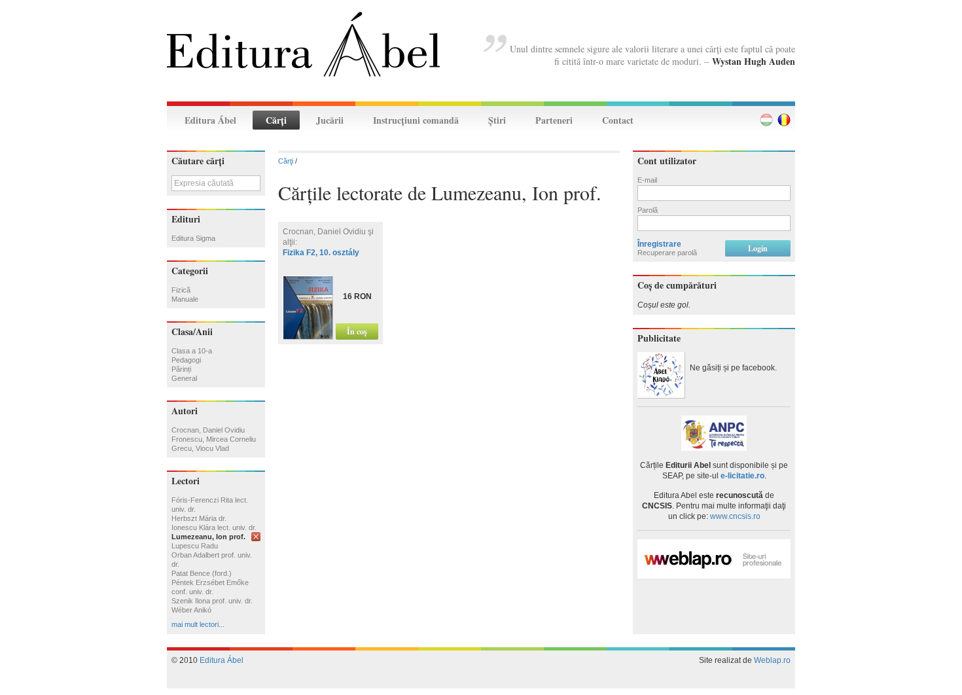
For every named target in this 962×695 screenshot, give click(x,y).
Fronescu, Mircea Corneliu (213, 439)
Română (784, 119)
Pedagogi (186, 360)
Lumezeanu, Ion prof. (208, 537)
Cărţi (276, 120)
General (184, 378)
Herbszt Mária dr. (198, 518)
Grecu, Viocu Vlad (200, 448)
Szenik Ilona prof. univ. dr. (212, 601)
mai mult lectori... (197, 624)
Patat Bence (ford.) (201, 573)
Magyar (766, 119)
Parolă (647, 210)
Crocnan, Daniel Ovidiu (208, 430)
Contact (617, 120)
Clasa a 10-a (191, 351)
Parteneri (554, 120)
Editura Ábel (210, 120)
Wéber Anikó (191, 610)
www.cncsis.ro (735, 516)
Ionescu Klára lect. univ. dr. (214, 527)
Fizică (180, 290)
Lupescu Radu (194, 546)
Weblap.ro (772, 660)
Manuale (184, 299)
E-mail (647, 180)
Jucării (330, 120)
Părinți (181, 369)
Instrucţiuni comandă (416, 120)
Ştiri (497, 120)
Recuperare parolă (667, 253)
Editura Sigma (193, 238)
